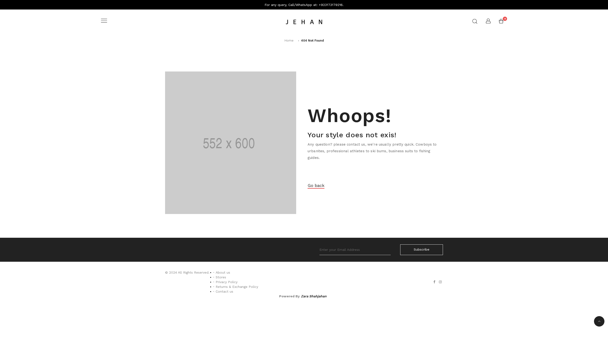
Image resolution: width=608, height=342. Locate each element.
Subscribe (421, 249)
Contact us (224, 291)
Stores (221, 277)
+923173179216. (331, 5)
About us (223, 272)
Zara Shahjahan (314, 296)
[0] (501, 22)
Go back (316, 185)
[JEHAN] (304, 21)
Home (289, 40)
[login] (488, 22)
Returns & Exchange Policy (237, 287)
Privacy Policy (227, 282)
